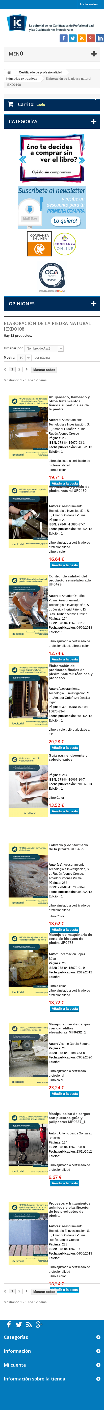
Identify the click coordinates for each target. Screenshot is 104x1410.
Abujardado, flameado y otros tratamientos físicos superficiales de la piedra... (69, 403)
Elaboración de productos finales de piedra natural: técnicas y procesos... (71, 672)
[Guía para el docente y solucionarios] (25, 785)
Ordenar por (13, 348)
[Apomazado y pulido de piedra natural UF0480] (25, 516)
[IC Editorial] (52, 23)
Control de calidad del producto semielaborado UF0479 (70, 580)
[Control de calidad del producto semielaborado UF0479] (25, 606)
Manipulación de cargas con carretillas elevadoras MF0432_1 (69, 1028)
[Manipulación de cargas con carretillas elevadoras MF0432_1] (25, 1054)
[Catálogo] (52, 158)
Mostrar (10, 357)
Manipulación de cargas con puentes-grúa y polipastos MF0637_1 (69, 1118)
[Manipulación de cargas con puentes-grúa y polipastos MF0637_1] (25, 1143)
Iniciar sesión (89, 4)
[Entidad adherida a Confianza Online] (52, 243)
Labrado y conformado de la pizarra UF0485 (68, 847)
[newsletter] (52, 207)
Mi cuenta (15, 1365)
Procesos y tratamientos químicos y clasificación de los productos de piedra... (70, 1209)
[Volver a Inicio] (9, 72)
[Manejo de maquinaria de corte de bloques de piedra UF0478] (25, 964)
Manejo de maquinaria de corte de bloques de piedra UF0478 (70, 939)
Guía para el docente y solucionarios (68, 757)
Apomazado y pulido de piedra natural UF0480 (69, 489)
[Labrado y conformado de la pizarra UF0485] (25, 875)
